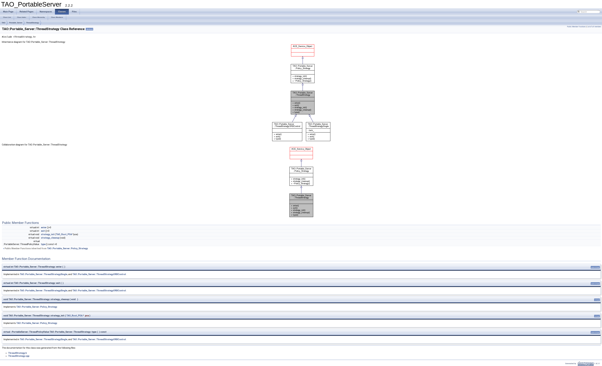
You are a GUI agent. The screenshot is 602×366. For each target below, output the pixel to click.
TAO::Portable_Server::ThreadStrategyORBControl (99, 274)
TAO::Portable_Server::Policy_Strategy (67, 248)
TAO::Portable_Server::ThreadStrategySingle (43, 274)
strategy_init (48, 234)
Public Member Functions (576, 27)
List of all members (594, 27)
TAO (3, 23)
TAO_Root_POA (64, 234)
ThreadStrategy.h (17, 353)
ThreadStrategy (32, 23)
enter (44, 227)
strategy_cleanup (50, 238)
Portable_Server (15, 23)
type (43, 244)
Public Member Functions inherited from (46, 248)
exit (43, 231)
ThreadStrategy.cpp (18, 356)
